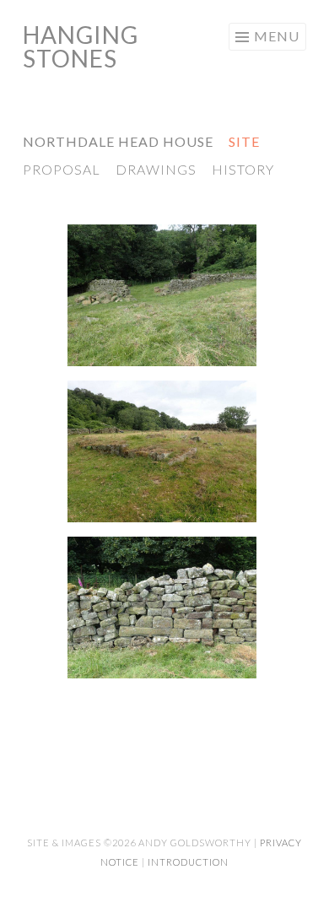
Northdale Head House (118, 141)
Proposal (61, 169)
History (243, 169)
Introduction (188, 861)
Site (244, 141)
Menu (276, 36)
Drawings (156, 169)
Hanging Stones (80, 46)
